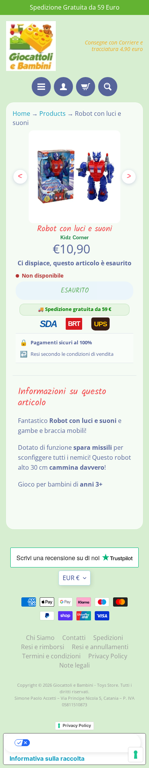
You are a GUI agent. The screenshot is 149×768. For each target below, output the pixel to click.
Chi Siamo (40, 637)
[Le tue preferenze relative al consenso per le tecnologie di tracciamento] (135, 754)
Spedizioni (108, 637)
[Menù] (41, 86)
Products (52, 113)
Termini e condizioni (51, 656)
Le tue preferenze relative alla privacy (82, 743)
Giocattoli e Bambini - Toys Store (85, 685)
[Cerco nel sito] (107, 86)
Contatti (74, 637)
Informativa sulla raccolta (47, 758)
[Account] (63, 86)
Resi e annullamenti (100, 647)
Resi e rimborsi (42, 647)
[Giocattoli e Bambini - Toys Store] (31, 46)
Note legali (74, 665)
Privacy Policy (107, 656)
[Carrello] (85, 86)
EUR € (71, 578)
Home (22, 113)
